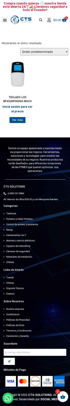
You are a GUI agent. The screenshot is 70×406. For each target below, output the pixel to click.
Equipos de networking (18, 246)
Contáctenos (13, 314)
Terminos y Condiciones (18, 330)
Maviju (9, 229)
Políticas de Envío (15, 325)
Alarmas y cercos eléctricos (20, 240)
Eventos (10, 293)
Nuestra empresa (15, 309)
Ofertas (10, 262)
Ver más (17, 120)
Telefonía (11, 213)
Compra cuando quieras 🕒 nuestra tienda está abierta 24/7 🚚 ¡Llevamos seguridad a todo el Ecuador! (35, 6)
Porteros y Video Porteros (19, 219)
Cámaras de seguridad (18, 251)
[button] (5, 20)
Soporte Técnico (15, 288)
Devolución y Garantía (17, 336)
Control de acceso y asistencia (22, 224)
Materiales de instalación (19, 256)
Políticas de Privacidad (18, 319)
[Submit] (9, 361)
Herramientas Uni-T (16, 235)
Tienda (10, 277)
